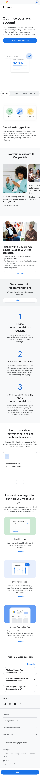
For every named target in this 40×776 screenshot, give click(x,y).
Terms (5, 756)
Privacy (32, 754)
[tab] (5, 93)
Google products (21, 754)
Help (7, 761)
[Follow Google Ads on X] (10, 704)
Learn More (20, 552)
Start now (20, 772)
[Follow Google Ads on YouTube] (15, 704)
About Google (8, 754)
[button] (20, 671)
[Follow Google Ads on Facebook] (20, 704)
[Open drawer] (2, 2)
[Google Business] (7, 2)
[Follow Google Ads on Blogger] (5, 704)
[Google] (6, 750)
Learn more (20, 597)
